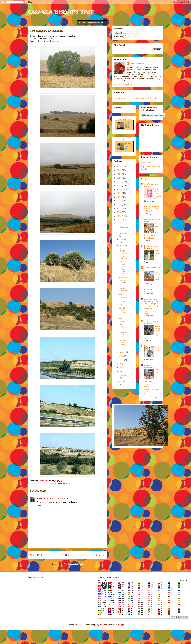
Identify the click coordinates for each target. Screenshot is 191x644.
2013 (119, 216)
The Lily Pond (122, 319)
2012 (119, 220)
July (121, 356)
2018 (119, 197)
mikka (39, 498)
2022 (119, 181)
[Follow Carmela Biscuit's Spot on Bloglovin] (153, 116)
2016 (119, 204)
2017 (119, 201)
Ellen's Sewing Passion (151, 247)
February (123, 375)
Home (68, 555)
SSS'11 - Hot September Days (122, 269)
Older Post (100, 555)
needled (148, 289)
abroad (39, 484)
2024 (119, 174)
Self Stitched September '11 (123, 331)
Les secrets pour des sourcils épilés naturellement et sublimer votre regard (151, 309)
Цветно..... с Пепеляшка (150, 366)
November (124, 233)
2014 (119, 212)
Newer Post (36, 555)
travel (59, 484)
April (121, 367)
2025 (119, 170)
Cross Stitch (127, 147)
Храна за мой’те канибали (152, 268)
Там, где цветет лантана (151, 322)
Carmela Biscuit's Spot (60, 11)
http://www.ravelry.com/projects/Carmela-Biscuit (135, 98)
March (122, 371)
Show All (158, 398)
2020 (119, 189)
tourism (53, 484)
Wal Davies (148, 291)
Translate (135, 36)
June (121, 360)
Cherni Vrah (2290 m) (122, 343)
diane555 (103, 625)
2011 (119, 224)
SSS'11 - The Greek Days (122, 311)
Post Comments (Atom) (73, 564)
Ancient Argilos (123, 289)
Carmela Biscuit (136, 63)
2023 (119, 178)
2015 (119, 208)
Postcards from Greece (123, 281)
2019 (119, 193)
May (121, 363)
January (123, 381)
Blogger (121, 625)
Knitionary (149, 346)
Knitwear (127, 126)
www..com (124, 119)
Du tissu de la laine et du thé (151, 300)
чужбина (66, 484)
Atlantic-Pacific (151, 206)
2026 (119, 166)
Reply (39, 506)
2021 (119, 185)
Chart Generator (148, 162)
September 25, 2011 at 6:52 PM (55, 498)
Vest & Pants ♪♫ (157, 252)
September (124, 245)
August (122, 352)
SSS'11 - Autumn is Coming (123, 256)
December (124, 227)
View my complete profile (125, 84)
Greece (46, 484)
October (123, 239)
